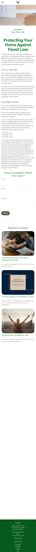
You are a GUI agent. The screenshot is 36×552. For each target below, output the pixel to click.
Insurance (18, 549)
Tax (18, 551)
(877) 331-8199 (21, 527)
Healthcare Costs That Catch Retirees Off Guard (15, 259)
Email (3, 188)
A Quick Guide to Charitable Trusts (17, 296)
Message (4, 198)
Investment (18, 546)
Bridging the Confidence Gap (15, 335)
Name (3, 179)
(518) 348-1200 (20, 525)
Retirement (18, 544)
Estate (18, 547)
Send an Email (18, 538)
